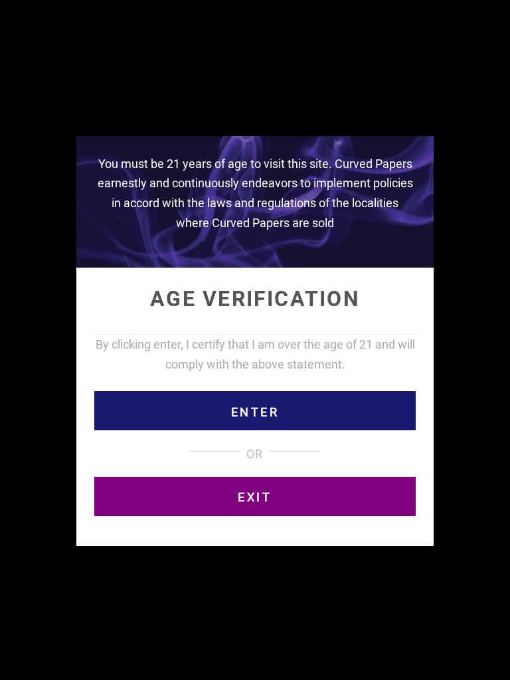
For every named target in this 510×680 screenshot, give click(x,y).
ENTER (255, 412)
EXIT (255, 497)
